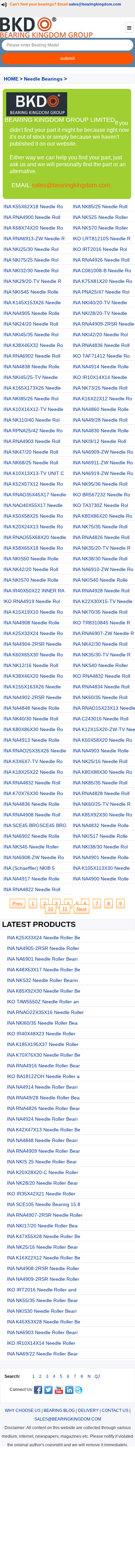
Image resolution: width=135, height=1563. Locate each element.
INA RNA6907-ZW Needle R (103, 633)
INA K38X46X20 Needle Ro (33, 676)
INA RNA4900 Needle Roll (31, 217)
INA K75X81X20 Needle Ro (102, 281)
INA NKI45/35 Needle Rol (30, 334)
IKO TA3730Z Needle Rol (100, 505)
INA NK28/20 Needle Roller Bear (42, 1183)
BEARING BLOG (59, 1410)
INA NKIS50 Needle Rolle (30, 558)
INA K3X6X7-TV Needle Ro (33, 761)
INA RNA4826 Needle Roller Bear (43, 1108)
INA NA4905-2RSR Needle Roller (43, 948)
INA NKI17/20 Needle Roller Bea (42, 1225)
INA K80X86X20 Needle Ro (102, 516)
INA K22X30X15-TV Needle (103, 601)
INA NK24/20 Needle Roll (30, 324)
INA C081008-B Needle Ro (102, 270)
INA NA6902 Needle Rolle (31, 836)
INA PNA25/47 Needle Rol (101, 292)
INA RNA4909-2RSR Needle (103, 324)
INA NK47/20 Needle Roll (30, 452)
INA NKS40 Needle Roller (100, 665)
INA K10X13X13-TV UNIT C (33, 473)
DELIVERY (88, 1410)
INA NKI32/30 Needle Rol (30, 270)
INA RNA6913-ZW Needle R (34, 238)
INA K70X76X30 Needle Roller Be (43, 1055)
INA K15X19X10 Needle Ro (33, 612)
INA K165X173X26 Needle (32, 388)
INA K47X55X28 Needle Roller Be (43, 1236)
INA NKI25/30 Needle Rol (30, 249)
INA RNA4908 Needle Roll (31, 814)
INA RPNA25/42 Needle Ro (33, 430)
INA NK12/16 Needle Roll (30, 665)
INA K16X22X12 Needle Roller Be (43, 1257)
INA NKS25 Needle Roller (100, 217)
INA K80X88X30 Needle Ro (102, 772)
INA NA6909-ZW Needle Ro (103, 452)
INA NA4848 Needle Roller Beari (42, 1140)
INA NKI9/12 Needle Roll (99, 441)
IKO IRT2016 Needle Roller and (41, 1289)
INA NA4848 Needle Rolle (31, 708)
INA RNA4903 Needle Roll (31, 441)
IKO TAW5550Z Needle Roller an (43, 1001)
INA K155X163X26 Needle (32, 686)
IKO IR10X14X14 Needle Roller (41, 1343)
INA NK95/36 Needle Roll (100, 484)
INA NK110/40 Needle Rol (31, 420)
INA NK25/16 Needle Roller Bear (42, 1247)
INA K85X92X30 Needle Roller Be (43, 991)
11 (65, 909)
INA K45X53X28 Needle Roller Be (43, 1321)
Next (81, 909)
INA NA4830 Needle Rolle (101, 430)
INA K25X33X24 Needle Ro (33, 633)
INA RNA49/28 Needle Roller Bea (43, 1097)
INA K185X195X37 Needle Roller (43, 1044)
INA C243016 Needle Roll (100, 718)
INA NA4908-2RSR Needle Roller (43, 1268)
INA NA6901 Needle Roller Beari (42, 959)
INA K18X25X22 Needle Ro (33, 772)
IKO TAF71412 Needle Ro (101, 356)
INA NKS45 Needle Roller (31, 846)
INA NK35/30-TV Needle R (101, 654)
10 (50, 909)
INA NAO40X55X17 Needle (33, 505)
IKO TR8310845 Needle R (101, 622)
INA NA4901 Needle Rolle (101, 857)
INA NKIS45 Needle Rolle (30, 292)
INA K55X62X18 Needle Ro (33, 206)
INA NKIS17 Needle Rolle (100, 836)
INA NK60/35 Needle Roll (100, 697)
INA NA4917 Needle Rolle (31, 878)
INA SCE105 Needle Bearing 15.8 (43, 1204)
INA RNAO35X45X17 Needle (34, 494)
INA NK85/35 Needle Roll (100, 782)
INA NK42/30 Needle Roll (100, 644)
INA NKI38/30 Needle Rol (100, 846)
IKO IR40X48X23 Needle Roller (41, 1033)
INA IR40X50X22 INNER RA (33, 590)
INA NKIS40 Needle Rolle (100, 580)
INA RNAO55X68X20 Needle (34, 537)
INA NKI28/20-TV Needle (100, 313)
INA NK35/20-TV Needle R (101, 548)
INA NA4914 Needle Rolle (101, 366)
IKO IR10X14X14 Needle (100, 377)
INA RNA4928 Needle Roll (101, 590)
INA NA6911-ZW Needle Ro (103, 462)
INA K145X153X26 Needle (32, 302)
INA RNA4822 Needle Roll (31, 889)
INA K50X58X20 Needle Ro (102, 740)
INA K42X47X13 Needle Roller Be (43, 1129)
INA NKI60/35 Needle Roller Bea (42, 1023)
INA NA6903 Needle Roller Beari (42, 1332)
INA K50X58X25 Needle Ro (33, 516)
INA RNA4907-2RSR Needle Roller (45, 1215)
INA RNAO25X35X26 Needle (34, 750)
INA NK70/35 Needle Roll (100, 612)
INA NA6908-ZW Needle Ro (33, 857)
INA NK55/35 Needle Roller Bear (42, 1300)
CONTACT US (115, 1410)
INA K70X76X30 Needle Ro (33, 793)
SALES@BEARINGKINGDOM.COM (67, 1419)
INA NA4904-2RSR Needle (32, 644)
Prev (17, 903)
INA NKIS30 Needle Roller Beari (41, 1311)
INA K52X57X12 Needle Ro (33, 484)
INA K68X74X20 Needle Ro (33, 228)
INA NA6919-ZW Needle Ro (103, 473)
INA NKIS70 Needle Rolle (30, 580)
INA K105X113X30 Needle (101, 868)
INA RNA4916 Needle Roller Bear (43, 1065)
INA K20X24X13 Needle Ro (33, 526)
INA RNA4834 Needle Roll (101, 686)
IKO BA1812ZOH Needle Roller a (43, 1076)
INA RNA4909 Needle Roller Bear (43, 1151)
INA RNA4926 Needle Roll (101, 260)
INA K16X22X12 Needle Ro (102, 398)
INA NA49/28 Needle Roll (100, 420)
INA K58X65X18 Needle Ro (33, 548)
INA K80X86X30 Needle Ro (33, 729)
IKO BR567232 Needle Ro (101, 494)
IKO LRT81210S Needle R (101, 238)
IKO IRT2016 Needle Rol (100, 249)
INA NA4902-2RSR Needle (32, 697)
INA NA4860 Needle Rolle (101, 409)
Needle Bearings (43, 79)
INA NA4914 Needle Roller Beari (42, 1087)
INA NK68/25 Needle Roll (30, 462)
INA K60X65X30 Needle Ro (33, 654)
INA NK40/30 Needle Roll (30, 718)
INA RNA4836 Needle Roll (101, 345)
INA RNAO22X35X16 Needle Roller (45, 1012)
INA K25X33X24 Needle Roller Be (43, 937)
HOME (11, 79)
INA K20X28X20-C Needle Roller (42, 1172)
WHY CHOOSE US (22, 1410)
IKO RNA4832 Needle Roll (101, 676)
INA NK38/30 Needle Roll (100, 558)
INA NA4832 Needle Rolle (101, 825)
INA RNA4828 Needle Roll (101, 793)
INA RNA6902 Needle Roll (31, 356)
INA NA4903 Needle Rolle (101, 750)
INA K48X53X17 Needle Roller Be (43, 969)
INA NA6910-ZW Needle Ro (103, 569)
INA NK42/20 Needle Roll (30, 569)
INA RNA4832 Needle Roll (31, 782)
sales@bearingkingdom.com (95, 4)
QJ (97, 1376)
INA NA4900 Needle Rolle (101, 878)
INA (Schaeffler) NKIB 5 (29, 868)
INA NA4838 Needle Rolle (31, 366)
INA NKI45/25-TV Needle (30, 377)
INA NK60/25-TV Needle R (101, 804)
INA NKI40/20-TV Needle (100, 302)
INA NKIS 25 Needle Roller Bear (42, 1161)
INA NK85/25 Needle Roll (100, 206)
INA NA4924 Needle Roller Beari (42, 1119)
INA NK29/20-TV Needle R (32, 281)
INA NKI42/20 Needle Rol (100, 334)
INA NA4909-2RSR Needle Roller (43, 1279)
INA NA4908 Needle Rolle (31, 622)
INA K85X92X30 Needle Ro (102, 814)
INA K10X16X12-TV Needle (33, 409)
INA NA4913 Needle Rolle (31, 740)
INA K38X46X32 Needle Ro (33, 345)
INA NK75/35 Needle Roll (100, 526)
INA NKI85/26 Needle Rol (30, 398)
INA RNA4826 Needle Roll (101, 537)
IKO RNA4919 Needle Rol (31, 601)
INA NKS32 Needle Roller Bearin (42, 980)
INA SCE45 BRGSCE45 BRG (34, 825)
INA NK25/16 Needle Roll (100, 761)
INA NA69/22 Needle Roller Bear (42, 1353)
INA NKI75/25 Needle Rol (30, 260)
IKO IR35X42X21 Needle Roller (41, 1193)
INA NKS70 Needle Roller (100, 228)
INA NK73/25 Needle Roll (100, 388)
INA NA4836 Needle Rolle (31, 804)
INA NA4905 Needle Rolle (31, 313)
